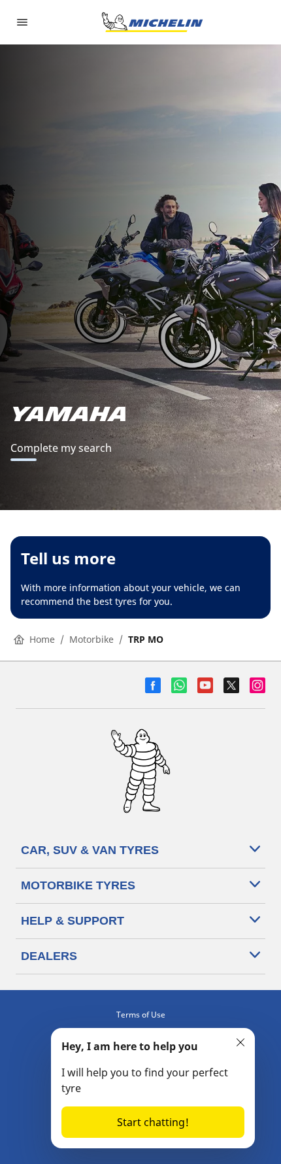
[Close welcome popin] (240, 1042)
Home (42, 639)
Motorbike (91, 639)
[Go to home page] (152, 22)
